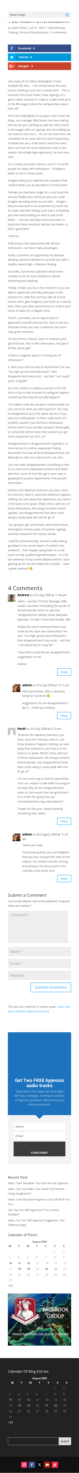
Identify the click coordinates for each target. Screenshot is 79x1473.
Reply (64, 672)
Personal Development (33, 32)
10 (10, 1263)
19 (28, 1269)
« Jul (10, 1285)
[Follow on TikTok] (55, 1465)
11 (19, 1263)
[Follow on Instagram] (24, 1465)
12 (28, 1263)
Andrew (23, 595)
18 (19, 1269)
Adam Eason (19, 28)
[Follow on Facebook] (32, 1465)
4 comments (59, 32)
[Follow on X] (39, 1465)
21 (46, 1269)
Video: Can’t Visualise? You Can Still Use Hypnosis (38, 1183)
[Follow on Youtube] (47, 1465)
